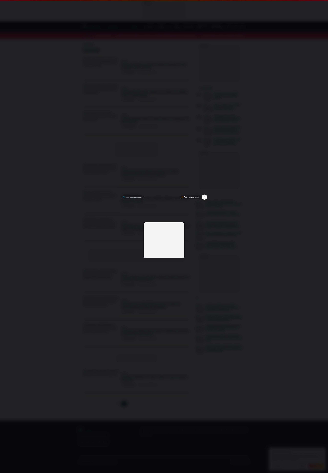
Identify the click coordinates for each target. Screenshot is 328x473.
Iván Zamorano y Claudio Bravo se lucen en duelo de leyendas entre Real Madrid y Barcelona (151, 305)
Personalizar (277, 466)
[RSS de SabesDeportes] (105, 442)
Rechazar (302, 466)
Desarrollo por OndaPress (240, 462)
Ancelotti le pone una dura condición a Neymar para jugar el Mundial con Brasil (155, 200)
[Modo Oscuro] (242, 27)
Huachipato (202, 430)
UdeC (227, 430)
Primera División (162, 430)
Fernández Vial (235, 430)
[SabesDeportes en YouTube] (81, 442)
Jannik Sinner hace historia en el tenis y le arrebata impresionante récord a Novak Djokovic (150, 173)
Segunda (181, 430)
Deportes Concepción (215, 430)
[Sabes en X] (99, 442)
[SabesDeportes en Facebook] (87, 442)
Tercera (188, 430)
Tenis (244, 430)
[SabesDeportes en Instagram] (93, 442)
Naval (195, 430)
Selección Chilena (148, 430)
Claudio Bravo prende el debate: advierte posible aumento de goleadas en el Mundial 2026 (155, 278)
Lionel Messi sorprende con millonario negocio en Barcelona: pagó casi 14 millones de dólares (155, 227)
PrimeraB (172, 430)
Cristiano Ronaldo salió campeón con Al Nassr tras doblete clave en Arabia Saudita (154, 93)
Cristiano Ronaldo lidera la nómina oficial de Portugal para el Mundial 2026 (155, 120)
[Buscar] (236, 27)
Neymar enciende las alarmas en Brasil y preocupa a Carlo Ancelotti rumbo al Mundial (154, 66)
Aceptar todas (316, 466)
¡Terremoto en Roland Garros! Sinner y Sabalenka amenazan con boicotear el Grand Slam (155, 332)
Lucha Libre (146, 433)
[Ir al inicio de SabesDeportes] (114, 27)
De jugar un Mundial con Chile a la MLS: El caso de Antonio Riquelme (154, 378)
